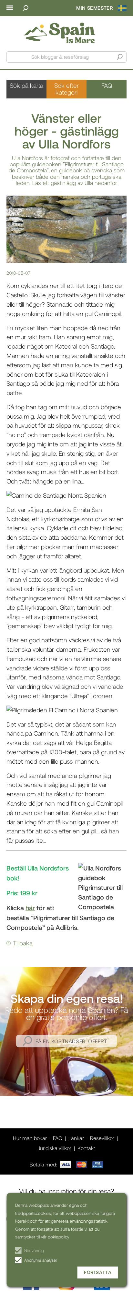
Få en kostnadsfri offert (71, 1041)
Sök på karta (26, 85)
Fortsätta (97, 1272)
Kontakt (86, 1148)
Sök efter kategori (66, 89)
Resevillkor (102, 1138)
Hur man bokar (30, 1138)
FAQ (106, 85)
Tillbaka (23, 943)
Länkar (76, 1138)
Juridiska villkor (54, 1148)
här (30, 907)
